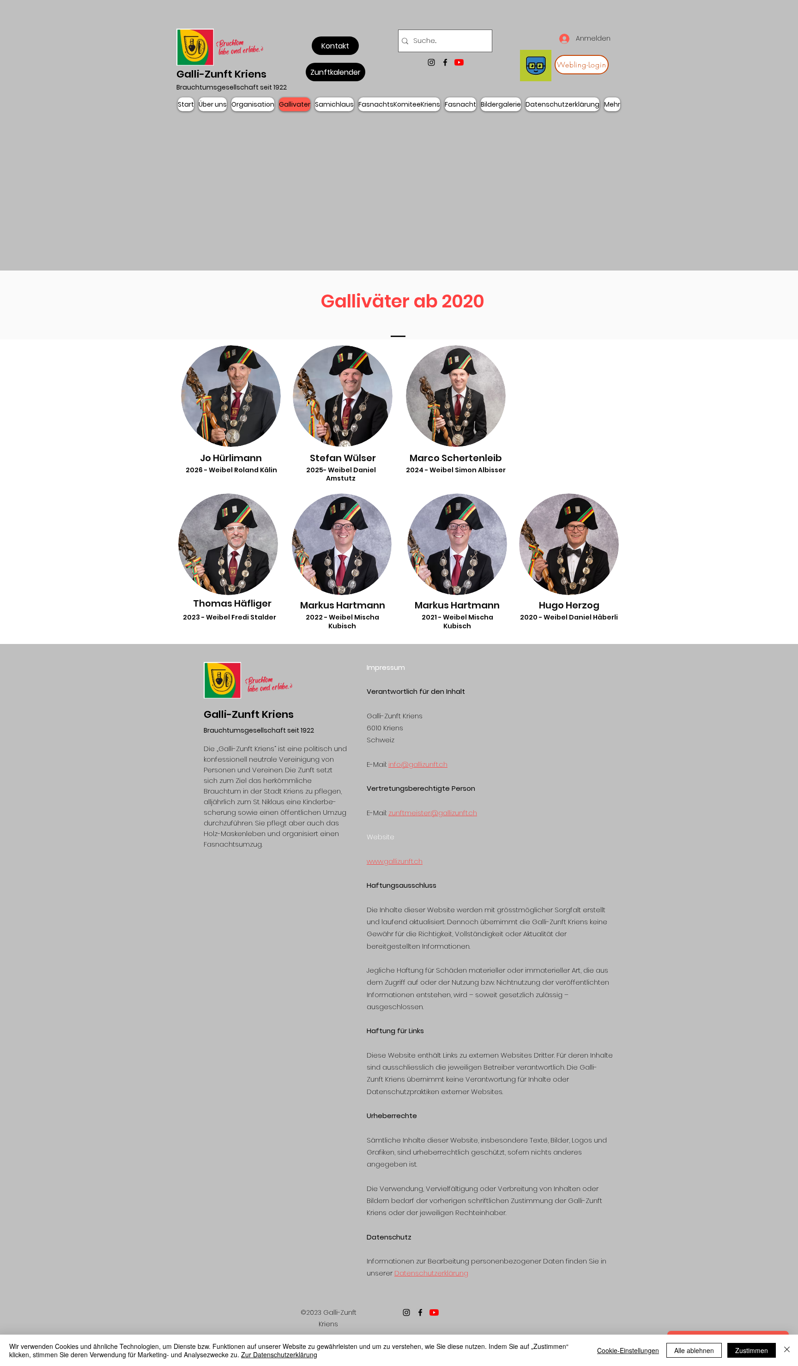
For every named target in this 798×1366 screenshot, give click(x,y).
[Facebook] (445, 62)
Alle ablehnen (694, 1350)
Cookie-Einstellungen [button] (628, 1350)
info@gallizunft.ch (417, 764)
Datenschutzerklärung (431, 1273)
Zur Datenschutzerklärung (279, 1354)
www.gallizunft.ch (395, 861)
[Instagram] (431, 62)
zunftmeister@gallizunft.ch (432, 813)
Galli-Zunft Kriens (221, 74)
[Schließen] (786, 1350)
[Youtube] (459, 62)
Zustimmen (751, 1350)
